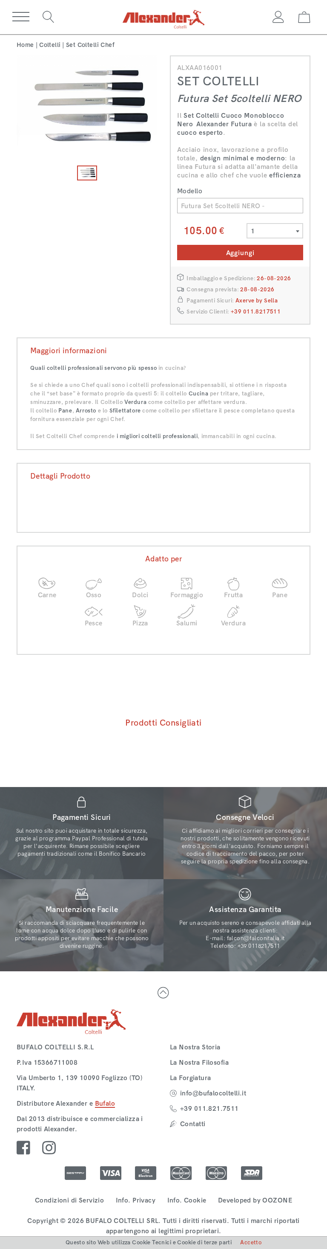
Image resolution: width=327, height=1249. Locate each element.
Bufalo (105, 1103)
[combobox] (275, 230)
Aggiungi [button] (240, 252)
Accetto (250, 1242)
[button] (21, 17)
